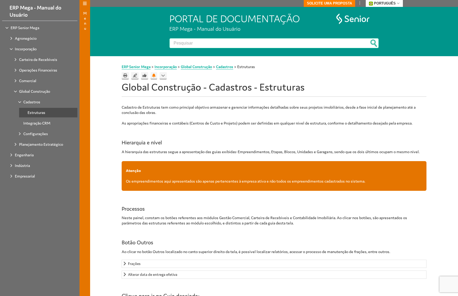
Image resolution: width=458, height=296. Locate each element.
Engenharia (24, 154)
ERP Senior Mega (25, 27)
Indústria (22, 165)
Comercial (27, 80)
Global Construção (34, 91)
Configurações (35, 133)
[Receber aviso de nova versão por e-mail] (154, 75)
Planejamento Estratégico (41, 144)
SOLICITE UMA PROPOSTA (329, 3)
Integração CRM (36, 123)
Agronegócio (26, 38)
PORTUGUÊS (385, 3)
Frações (134, 263)
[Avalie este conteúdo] (144, 75)
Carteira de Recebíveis (38, 59)
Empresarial (25, 176)
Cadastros (31, 101)
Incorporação (26, 48)
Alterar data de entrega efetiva (152, 274)
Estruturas (36, 112)
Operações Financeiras (38, 70)
